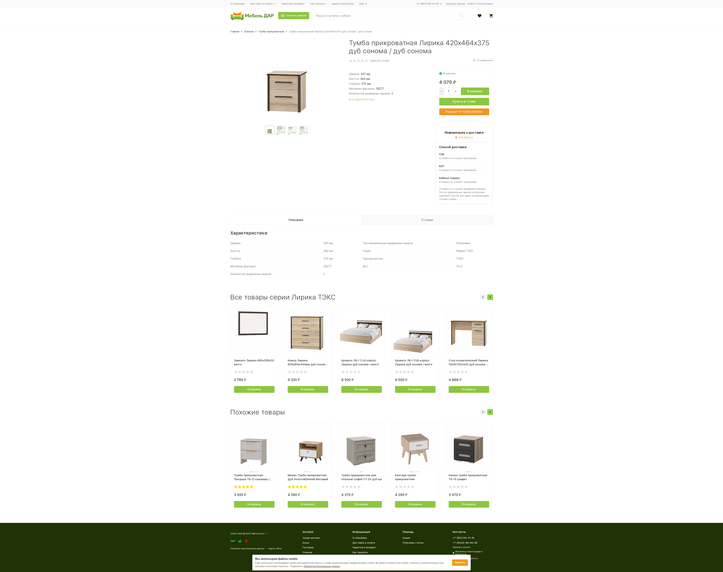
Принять (460, 562)
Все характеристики (361, 99)
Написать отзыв (379, 60)
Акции (406, 537)
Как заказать (318, 3)
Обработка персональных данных (322, 566)
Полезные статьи (413, 542)
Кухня (306, 542)
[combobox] (389, 16)
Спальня (249, 31)
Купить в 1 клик (464, 101)
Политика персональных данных (247, 548)
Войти (471, 3)
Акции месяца (311, 537)
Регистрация (485, 3)
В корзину (475, 91)
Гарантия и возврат (293, 3)
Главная (234, 31)
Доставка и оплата (363, 542)
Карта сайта (274, 548)
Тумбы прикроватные (271, 31)
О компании (237, 3)
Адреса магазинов (342, 3)
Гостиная (308, 547)
